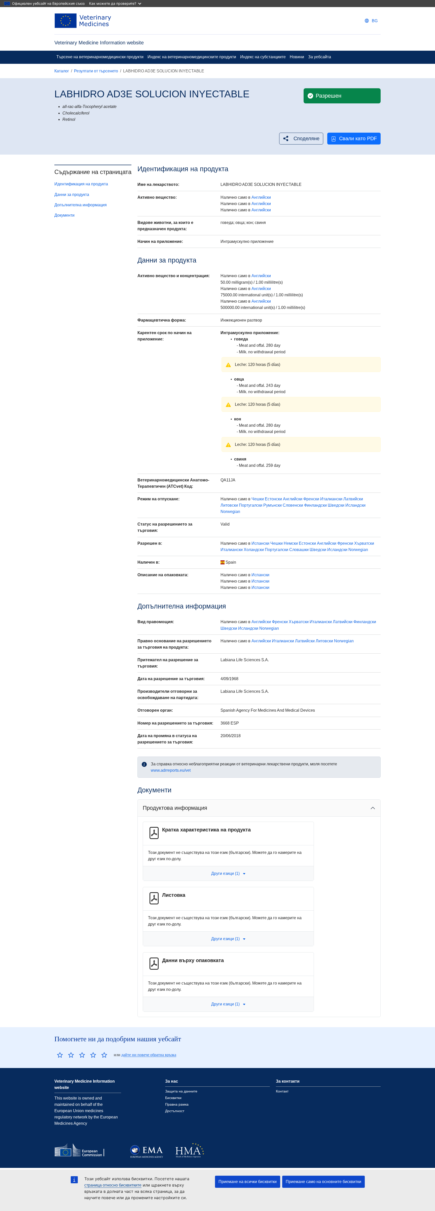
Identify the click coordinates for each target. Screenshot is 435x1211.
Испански (260, 543)
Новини (297, 57)
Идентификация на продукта (81, 184)
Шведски (336, 505)
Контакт (282, 1091)
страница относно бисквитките (112, 1185)
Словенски (293, 505)
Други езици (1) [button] (225, 873)
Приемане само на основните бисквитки (323, 1181)
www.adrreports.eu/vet (171, 770)
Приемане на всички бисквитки (248, 1181)
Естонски (273, 499)
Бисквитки (173, 1098)
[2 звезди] (65, 1054)
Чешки (257, 499)
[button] (301, 139)
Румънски (272, 505)
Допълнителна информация (80, 205)
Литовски (229, 505)
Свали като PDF (358, 138)
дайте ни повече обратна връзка (148, 1055)
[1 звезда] (59, 1054)
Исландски (355, 505)
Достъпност (174, 1111)
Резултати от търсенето (96, 71)
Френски (311, 499)
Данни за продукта (71, 194)
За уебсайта (319, 57)
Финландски (315, 505)
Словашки (299, 549)
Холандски (254, 549)
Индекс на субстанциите (263, 57)
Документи (64, 215)
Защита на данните (181, 1091)
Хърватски (364, 543)
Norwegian (230, 511)
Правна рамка (177, 1104)
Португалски (250, 505)
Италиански (331, 499)
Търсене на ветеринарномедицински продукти (99, 57)
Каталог (61, 71)
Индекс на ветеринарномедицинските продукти (192, 57)
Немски (291, 543)
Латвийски (353, 499)
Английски (261, 197)
